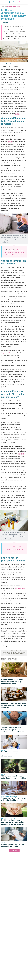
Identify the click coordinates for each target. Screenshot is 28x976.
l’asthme (17, 113)
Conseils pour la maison (14, 6)
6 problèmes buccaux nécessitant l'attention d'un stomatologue (11, 754)
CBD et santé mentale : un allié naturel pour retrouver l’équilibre (13, 777)
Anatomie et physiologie (8, 818)
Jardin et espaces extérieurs (9, 677)
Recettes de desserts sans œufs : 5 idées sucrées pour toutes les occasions (13, 706)
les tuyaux (21, 453)
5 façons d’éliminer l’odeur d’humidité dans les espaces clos (15, 549)
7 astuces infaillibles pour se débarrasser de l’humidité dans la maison (15, 252)
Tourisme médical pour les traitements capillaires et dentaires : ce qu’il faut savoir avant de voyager (12, 730)
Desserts (3, 702)
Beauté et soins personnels (9, 796)
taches (9, 141)
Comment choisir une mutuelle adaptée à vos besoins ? (12, 845)
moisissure (19, 168)
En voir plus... (14, 850)
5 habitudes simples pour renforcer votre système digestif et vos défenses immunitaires (13, 822)
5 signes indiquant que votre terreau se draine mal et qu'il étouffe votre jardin (12, 682)
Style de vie (4, 6)
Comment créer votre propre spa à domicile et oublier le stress (13, 799)
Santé (3, 726)
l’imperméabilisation (7, 353)
